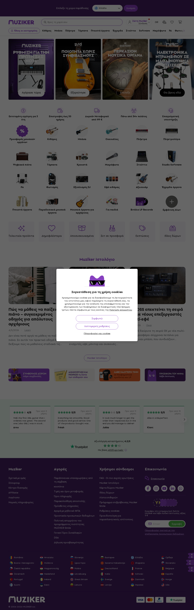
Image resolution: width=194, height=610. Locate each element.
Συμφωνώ (97, 318)
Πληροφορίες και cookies (97, 333)
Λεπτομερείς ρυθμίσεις (97, 326)
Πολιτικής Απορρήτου (120, 310)
